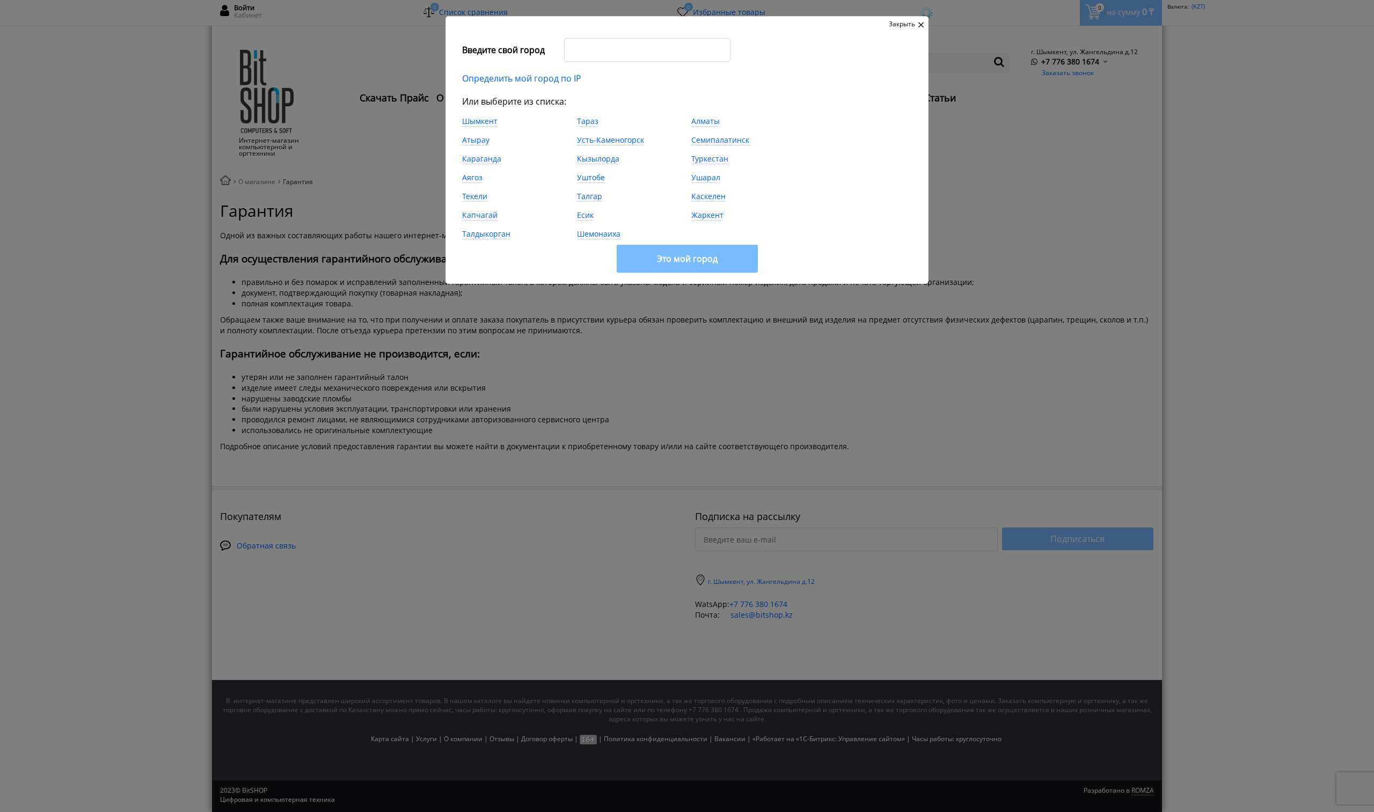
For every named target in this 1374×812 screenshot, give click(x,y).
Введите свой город (503, 50)
